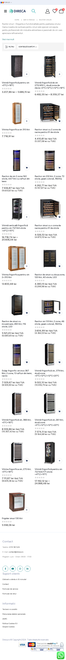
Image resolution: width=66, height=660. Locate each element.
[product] (17, 66)
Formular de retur (9, 594)
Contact (5, 584)
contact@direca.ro (16, 552)
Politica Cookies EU (9, 623)
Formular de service (10, 589)
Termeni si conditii (9, 609)
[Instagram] (20, 569)
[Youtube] (13, 569)
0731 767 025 (14, 547)
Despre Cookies (8, 627)
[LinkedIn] (27, 569)
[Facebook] (5, 569)
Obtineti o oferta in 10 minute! (14, 579)
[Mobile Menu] (5, 11)
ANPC (4, 619)
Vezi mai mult (8, 39)
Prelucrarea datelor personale (13, 614)
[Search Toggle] (33, 11)
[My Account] (47, 11)
